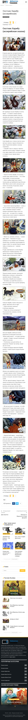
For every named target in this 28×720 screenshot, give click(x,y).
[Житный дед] (14, 588)
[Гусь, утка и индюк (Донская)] (20, 531)
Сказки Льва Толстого (6, 674)
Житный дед (14, 593)
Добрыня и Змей (14, 619)
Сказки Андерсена (5, 680)
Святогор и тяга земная (16, 598)
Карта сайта (12, 657)
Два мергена (4, 514)
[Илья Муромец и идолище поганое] (6, 606)
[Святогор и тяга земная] (6, 599)
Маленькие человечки (14, 702)
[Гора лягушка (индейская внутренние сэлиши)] (20, 545)
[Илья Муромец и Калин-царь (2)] (6, 613)
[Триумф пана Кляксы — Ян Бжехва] (8, 531)
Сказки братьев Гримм (14, 699)
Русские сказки (4, 668)
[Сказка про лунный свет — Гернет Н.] (8, 545)
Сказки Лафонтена (5, 671)
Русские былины (14, 590)
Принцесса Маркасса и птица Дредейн (22, 516)
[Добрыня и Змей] (6, 620)
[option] (14, 697)
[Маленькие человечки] (14, 696)
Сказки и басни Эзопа (6, 677)
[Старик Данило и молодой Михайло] (6, 628)
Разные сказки (6, 533)
